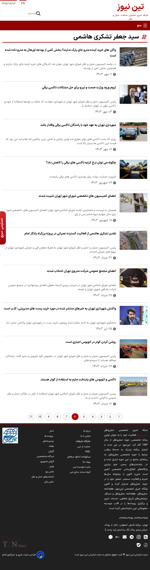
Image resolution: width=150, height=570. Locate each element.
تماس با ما (85, 436)
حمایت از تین (84, 446)
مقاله (51, 446)
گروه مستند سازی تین (80, 472)
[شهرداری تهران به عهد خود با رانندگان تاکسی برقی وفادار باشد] (133, 131)
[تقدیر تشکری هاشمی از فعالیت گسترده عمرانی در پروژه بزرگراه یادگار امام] (133, 240)
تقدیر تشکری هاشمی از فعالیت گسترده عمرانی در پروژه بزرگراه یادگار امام (70, 233)
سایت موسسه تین (81, 467)
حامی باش (49, 482)
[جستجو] (38, 13)
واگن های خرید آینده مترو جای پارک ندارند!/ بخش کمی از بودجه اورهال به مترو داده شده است (60, 53)
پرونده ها (49, 436)
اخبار (51, 431)
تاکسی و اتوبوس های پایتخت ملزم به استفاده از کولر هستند (78, 379)
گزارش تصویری (47, 461)
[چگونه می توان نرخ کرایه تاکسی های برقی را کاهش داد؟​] (133, 169)
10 (39, 417)
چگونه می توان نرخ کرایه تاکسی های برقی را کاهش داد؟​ (81, 162)
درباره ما (86, 431)
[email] (125, 536)
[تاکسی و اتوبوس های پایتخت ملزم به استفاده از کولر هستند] (133, 386)
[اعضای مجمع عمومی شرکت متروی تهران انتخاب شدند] (133, 277)
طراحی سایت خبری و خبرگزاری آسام (19, 555)
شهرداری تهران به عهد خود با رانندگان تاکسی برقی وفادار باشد (78, 125)
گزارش (51, 451)
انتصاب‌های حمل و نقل (43, 477)
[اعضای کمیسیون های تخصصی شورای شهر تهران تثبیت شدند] (133, 202)
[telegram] (132, 536)
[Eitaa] (118, 536)
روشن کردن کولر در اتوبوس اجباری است (91, 342)
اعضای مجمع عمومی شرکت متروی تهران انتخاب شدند (81, 271)
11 (31, 417)
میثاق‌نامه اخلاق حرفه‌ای (78, 457)
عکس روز (49, 471)
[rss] (146, 536)
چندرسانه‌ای (48, 441)
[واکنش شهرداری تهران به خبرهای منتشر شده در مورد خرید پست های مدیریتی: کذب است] (133, 315)
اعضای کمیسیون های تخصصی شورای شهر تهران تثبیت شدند (77, 196)
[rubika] (110, 536)
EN (23, 3)
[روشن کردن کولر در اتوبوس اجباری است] (133, 348)
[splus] (146, 544)
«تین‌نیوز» (143, 435)
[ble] (139, 544)
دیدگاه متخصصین (45, 456)
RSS (87, 451)
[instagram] (139, 536)
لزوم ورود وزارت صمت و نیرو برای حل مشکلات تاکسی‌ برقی (79, 87)
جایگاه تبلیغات (83, 441)
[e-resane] (10, 435)
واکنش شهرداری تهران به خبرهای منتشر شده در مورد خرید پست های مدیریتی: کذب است (60, 308)
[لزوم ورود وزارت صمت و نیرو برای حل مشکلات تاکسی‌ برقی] (133, 94)
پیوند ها (86, 462)
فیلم (52, 466)
